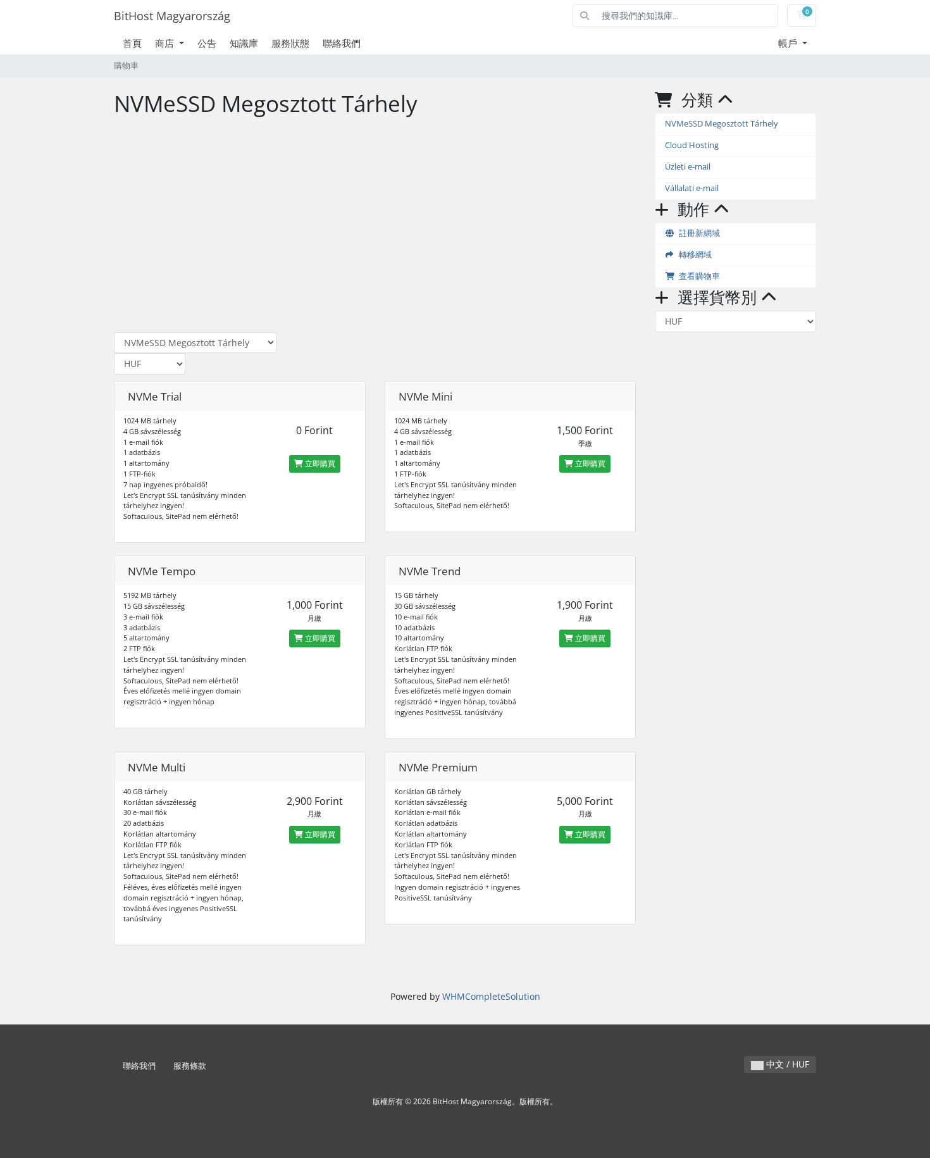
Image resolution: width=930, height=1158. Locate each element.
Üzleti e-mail (687, 166)
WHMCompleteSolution (491, 996)
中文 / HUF (786, 1064)
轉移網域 (693, 254)
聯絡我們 (342, 43)
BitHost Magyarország (172, 15)
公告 (206, 43)
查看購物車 (697, 276)
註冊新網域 (697, 233)
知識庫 (244, 43)
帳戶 (789, 43)
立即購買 (319, 463)
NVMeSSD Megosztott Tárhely (721, 123)
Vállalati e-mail (692, 188)
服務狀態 (290, 43)
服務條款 (189, 1066)
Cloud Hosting (692, 145)
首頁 (132, 43)
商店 (166, 43)
